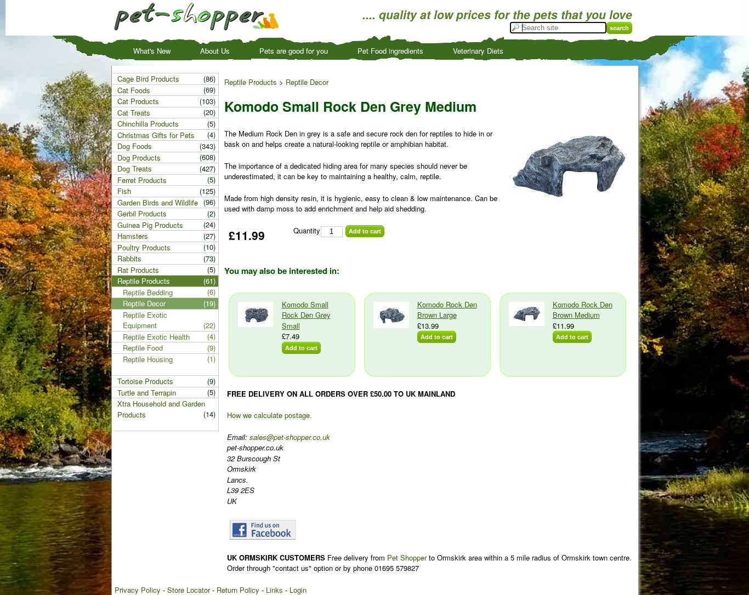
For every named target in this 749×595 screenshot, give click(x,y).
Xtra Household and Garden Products (161, 409)
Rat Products (138, 270)
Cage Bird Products (148, 78)
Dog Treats (134, 168)
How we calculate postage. (269, 415)
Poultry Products (144, 247)
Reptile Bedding (148, 292)
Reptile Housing (148, 359)
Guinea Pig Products (150, 225)
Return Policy (238, 590)
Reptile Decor (307, 82)
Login (298, 590)
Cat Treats (133, 112)
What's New (152, 50)
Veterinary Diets (478, 50)
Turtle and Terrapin (146, 392)
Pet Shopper (407, 557)
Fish (124, 191)
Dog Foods (134, 146)
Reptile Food (143, 347)
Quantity (306, 230)
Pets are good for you (293, 50)
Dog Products (139, 157)
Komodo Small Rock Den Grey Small (306, 315)
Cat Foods (133, 90)
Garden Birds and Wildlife (157, 202)
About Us (215, 50)
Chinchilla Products (148, 123)
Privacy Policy (138, 590)
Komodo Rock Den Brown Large (447, 310)
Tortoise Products (145, 381)
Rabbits (129, 258)
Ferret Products (142, 180)
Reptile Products (250, 82)
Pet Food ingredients (390, 50)
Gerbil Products (142, 213)
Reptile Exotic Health (156, 336)
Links (274, 590)
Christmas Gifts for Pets (156, 135)
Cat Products (138, 101)
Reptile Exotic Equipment (145, 320)
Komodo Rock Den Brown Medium (582, 310)
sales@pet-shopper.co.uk (289, 437)
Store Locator (188, 590)
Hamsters (132, 236)
